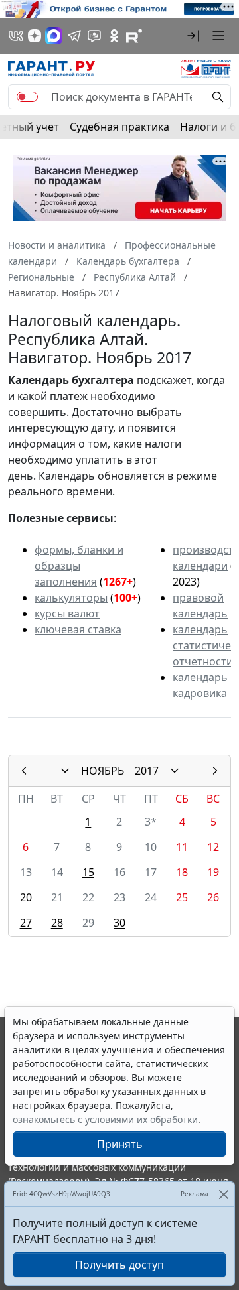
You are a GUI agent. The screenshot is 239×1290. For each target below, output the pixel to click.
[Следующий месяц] (215, 771)
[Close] (223, 1194)
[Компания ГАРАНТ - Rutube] (134, 36)
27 (26, 922)
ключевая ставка (78, 629)
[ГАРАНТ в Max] (53, 35)
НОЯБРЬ (102, 770)
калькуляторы (71, 597)
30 (119, 922)
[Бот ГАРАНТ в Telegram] (94, 36)
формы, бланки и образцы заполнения (79, 566)
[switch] (27, 97)
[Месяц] (65, 771)
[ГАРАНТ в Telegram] (74, 36)
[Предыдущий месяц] (24, 771)
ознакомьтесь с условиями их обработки (105, 1119)
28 (57, 922)
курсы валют (67, 613)
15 (88, 872)
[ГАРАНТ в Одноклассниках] (114, 36)
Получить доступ (119, 1265)
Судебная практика (119, 126)
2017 (147, 770)
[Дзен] (34, 35)
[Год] (175, 771)
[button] (193, 35)
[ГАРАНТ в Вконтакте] (16, 36)
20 (26, 897)
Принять (120, 1144)
